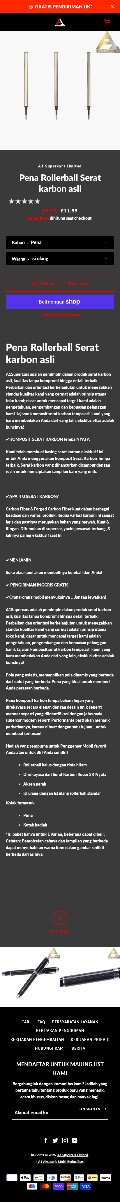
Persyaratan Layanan (75, 1022)
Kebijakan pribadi (90, 1039)
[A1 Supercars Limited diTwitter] (55, 1140)
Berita (78, 1048)
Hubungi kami (50, 1048)
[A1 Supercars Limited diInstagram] (65, 1140)
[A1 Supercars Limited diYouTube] (74, 1140)
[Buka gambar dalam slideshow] (60, 90)
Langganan (89, 1109)
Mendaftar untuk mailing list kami (60, 1068)
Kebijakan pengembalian (37, 1039)
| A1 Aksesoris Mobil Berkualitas (60, 1161)
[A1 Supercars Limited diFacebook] (46, 1140)
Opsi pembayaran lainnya (60, 315)
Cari (26, 1022)
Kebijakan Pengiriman (60, 1030)
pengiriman (38, 218)
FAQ (41, 1022)
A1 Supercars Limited (72, 1155)
